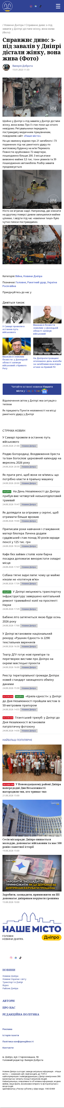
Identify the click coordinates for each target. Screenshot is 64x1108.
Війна (18, 276)
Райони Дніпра (10, 988)
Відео (5, 985)
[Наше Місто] (7, 6)
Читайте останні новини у (32, 389)
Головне (21, 282)
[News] (36, 6)
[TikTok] (40, 6)
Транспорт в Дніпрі (12, 982)
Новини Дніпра (13, 25)
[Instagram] (31, 6)
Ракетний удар (36, 282)
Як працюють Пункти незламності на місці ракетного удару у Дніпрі (29, 412)
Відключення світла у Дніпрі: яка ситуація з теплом (29, 402)
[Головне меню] (58, 6)
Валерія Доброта (22, 66)
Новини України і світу (14, 979)
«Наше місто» (32, 136)
